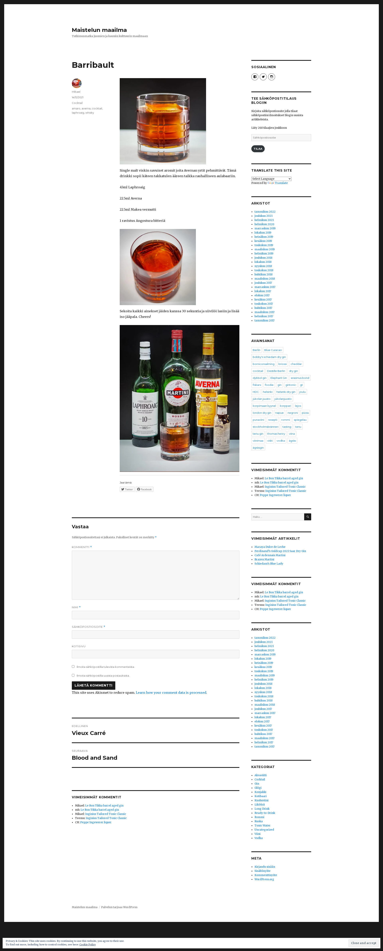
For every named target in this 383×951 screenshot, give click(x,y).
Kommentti (82, 547)
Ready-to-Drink (265, 813)
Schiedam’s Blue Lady (269, 563)
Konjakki (260, 792)
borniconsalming (263, 363)
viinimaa (258, 440)
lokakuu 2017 (263, 291)
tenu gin (258, 433)
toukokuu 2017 (264, 304)
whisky (89, 112)
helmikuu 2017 (264, 316)
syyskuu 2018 (263, 266)
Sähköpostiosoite (88, 627)
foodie (269, 384)
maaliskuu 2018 (265, 278)
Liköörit (260, 804)
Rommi (259, 817)
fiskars (257, 384)
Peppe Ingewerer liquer (96, 822)
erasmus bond (300, 377)
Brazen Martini (264, 559)
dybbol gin (260, 377)
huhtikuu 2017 (263, 308)
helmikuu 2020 (264, 224)
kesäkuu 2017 (263, 299)
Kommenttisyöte (266, 875)
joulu (302, 391)
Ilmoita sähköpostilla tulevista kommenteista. (106, 666)
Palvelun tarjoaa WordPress (119, 907)
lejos (298, 405)
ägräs (292, 440)
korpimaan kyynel (264, 405)
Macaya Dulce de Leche (270, 547)
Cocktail (77, 102)
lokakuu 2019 (263, 232)
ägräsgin (258, 447)
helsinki (267, 391)
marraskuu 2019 (265, 228)
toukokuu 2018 (264, 270)
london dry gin (262, 412)
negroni (293, 412)
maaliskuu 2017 (264, 312)
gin (279, 384)
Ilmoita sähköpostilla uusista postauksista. (103, 675)
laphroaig (78, 112)
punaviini (258, 419)
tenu (298, 426)
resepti (272, 419)
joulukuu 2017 (263, 283)
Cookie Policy (87, 944)
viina (292, 433)
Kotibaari (261, 796)
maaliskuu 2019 (265, 249)
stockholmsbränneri (265, 426)
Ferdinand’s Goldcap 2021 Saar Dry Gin (280, 551)
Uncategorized (264, 829)
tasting (286, 426)
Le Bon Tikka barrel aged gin (104, 805)
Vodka (259, 838)
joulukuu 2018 (263, 257)
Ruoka (259, 821)
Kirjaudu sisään (265, 866)
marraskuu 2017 (265, 287)
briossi (282, 363)
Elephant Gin (278, 377)
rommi (285, 419)
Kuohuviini (261, 800)
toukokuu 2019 (264, 245)
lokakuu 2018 (263, 262)
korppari (285, 405)
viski (270, 440)
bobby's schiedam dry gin (269, 357)
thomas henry (276, 433)
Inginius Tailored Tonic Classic (105, 814)
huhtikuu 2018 (263, 274)
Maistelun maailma (99, 30)
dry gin (293, 370)
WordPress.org (264, 879)
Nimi (76, 607)
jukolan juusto (261, 398)
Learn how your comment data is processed (171, 693)
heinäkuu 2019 (264, 237)
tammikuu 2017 (264, 320)
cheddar (296, 363)
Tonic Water (262, 825)
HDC (256, 391)
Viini (258, 834)
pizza (305, 412)
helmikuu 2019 (264, 253)
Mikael (76, 91)
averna (86, 108)
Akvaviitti (261, 775)
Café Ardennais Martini (270, 555)
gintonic (290, 384)
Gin (257, 783)
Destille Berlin (276, 370)
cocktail (97, 108)
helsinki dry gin (285, 391)
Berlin (256, 350)
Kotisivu (79, 646)
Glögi (258, 788)
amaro (76, 108)
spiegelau (300, 419)
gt (301, 384)
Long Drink (262, 809)
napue (279, 412)
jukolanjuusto (283, 398)
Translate (281, 183)
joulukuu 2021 (263, 216)
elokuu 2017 (262, 295)
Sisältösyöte (262, 871)
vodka (281, 440)
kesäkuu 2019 (263, 241)
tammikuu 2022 (265, 211)
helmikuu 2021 (264, 220)
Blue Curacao (273, 350)
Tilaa (258, 148)
